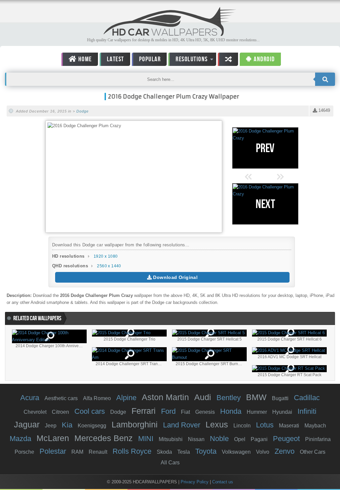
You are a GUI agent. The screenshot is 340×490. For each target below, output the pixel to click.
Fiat (185, 412)
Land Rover (181, 425)
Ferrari (143, 410)
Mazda (20, 438)
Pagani (259, 439)
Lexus (217, 424)
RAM (77, 452)
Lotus (265, 425)
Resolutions (188, 60)
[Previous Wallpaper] (265, 148)
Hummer (257, 412)
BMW (256, 397)
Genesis (205, 412)
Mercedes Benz (103, 438)
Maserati (289, 425)
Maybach (315, 425)
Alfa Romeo (97, 398)
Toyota (205, 451)
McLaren (53, 438)
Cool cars (89, 411)
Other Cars (312, 452)
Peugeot (286, 438)
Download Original (175, 277)
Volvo (262, 452)
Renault (98, 452)
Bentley (228, 397)
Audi (202, 397)
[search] (325, 79)
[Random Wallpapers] (228, 59)
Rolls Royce (132, 451)
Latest (115, 59)
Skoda (164, 452)
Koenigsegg (92, 425)
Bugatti (280, 398)
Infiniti (307, 411)
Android (263, 59)
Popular (150, 59)
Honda (230, 411)
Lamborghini (135, 424)
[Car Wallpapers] (170, 34)
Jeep (50, 425)
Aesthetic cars (61, 398)
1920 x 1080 (106, 256)
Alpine (126, 397)
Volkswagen (236, 452)
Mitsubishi (171, 439)
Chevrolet (35, 412)
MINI (145, 438)
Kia (67, 425)
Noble (219, 438)
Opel (239, 439)
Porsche (24, 452)
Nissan (196, 439)
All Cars (170, 462)
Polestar (53, 451)
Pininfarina (318, 439)
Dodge (82, 111)
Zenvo (285, 451)
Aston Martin (165, 397)
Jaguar (27, 424)
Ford (168, 411)
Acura (29, 397)
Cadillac (307, 397)
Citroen (60, 412)
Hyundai (282, 412)
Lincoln (242, 425)
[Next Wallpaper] (265, 204)
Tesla (183, 452)
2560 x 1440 (109, 266)
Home (84, 59)
